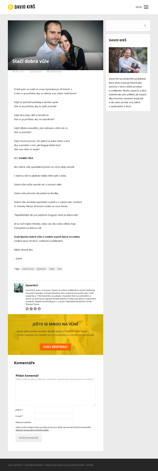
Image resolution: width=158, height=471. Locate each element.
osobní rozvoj (28, 269)
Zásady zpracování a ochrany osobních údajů (64, 464)
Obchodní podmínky (34, 464)
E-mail (19, 416)
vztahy (51, 269)
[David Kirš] (21, 7)
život (59, 269)
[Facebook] (31, 308)
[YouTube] (39, 308)
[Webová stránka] (27, 308)
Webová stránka (23, 422)
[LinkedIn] (35, 308)
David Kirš (37, 71)
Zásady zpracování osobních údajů (32, 430)
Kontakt (89, 464)
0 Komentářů (56, 71)
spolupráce (41, 269)
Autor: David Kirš (15, 464)
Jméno (19, 409)
